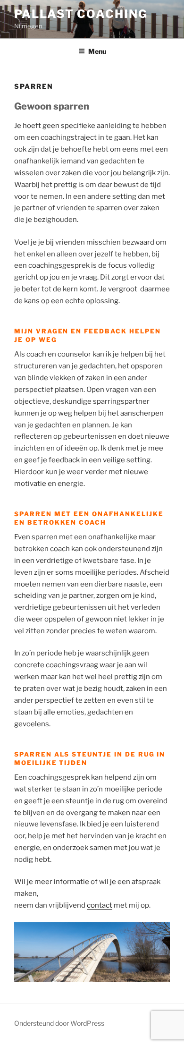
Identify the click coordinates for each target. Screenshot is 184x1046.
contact (99, 905)
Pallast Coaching (81, 14)
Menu (97, 51)
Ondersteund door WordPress (59, 1023)
